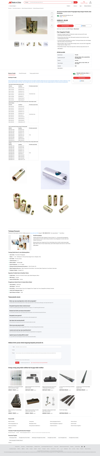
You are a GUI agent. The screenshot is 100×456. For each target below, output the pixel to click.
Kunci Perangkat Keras (62, 437)
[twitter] (84, 446)
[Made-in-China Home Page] (14, 2)
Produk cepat (56, 446)
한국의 (58, 448)
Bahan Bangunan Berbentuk (27, 8)
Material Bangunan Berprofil (38, 8)
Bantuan (75, 5)
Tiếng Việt (81, 448)
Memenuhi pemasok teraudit (64, 446)
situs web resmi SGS (34, 233)
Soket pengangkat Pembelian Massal (16, 440)
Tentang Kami (17, 446)
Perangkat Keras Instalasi (73, 437)
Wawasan (71, 446)
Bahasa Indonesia (88, 448)
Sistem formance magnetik (75, 425)
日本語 (27, 448)
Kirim (17, 362)
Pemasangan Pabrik (13, 437)
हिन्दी (69, 448)
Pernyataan (23, 446)
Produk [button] (26, 2)
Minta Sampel (76, 28)
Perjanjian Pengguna (29, 446)
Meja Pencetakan (11, 421)
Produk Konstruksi (53, 425)
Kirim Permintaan (65, 25)
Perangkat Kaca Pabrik (52, 437)
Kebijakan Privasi (37, 446)
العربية (61, 448)
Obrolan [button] (84, 25)
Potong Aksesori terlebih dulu (34, 425)
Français (31, 448)
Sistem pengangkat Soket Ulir (55, 421)
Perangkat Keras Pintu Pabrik (24, 437)
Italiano (48, 448)
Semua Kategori (13, 5)
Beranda (9, 8)
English (15, 448)
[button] (72, 2)
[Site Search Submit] (76, 2)
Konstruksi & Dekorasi (17, 8)
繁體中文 (23, 448)
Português (44, 448)
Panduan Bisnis (77, 446)
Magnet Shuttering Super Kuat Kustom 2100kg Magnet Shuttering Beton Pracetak (49, 388)
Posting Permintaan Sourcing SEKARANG (39, 362)
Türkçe (78, 448)
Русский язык (53, 448)
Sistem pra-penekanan (12, 425)
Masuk (90, 3)
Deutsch (39, 448)
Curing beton (31, 421)
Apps (80, 5)
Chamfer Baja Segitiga (63, 409)
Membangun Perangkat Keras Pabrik (38, 437)
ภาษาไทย (73, 448)
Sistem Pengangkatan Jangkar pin (56, 423)
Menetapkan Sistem (32, 423)
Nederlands (66, 448)
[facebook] (81, 446)
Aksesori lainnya (74, 421)
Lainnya (9, 442)
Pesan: (13, 353)
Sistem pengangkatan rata (13, 423)
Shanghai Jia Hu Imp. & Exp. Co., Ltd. (66, 15)
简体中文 (18, 448)
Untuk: (13, 349)
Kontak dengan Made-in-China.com (46, 446)
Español (35, 448)
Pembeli (68, 5)
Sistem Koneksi (73, 423)
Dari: (14, 346)
